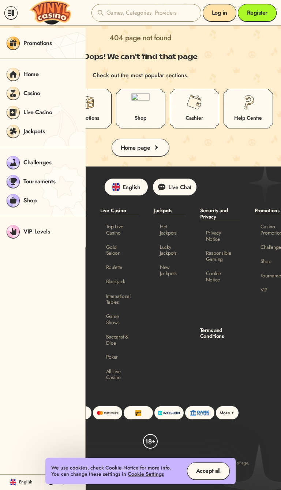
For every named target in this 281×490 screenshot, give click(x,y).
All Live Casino (113, 375)
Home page (135, 147)
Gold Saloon (113, 250)
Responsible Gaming (218, 256)
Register (257, 12)
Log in (219, 12)
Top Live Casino (114, 230)
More (225, 412)
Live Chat (179, 187)
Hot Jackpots (168, 230)
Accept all (208, 471)
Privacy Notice (213, 236)
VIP (264, 290)
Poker (112, 357)
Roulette (114, 267)
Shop (266, 261)
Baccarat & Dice (117, 340)
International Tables (118, 299)
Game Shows (113, 319)
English (131, 187)
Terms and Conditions (212, 333)
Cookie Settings (146, 474)
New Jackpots (168, 270)
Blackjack (115, 281)
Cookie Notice (213, 276)
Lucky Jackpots (168, 250)
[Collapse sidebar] (11, 12)
